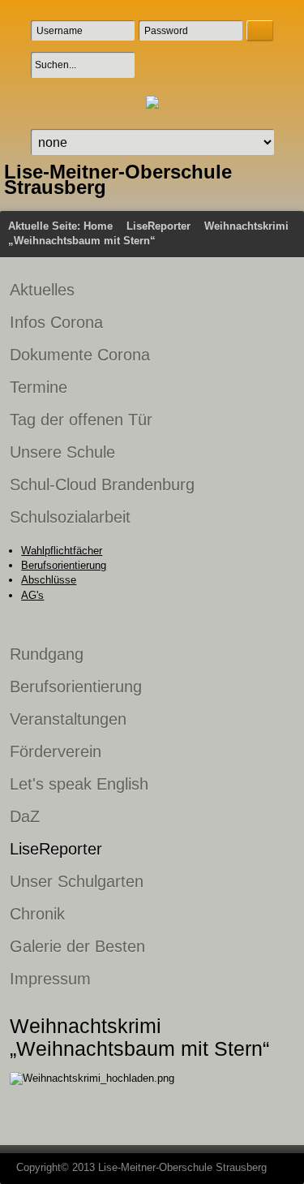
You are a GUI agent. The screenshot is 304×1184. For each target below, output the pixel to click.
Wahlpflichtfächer (61, 551)
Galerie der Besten (77, 946)
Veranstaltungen (68, 719)
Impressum (50, 979)
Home (98, 226)
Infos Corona (56, 322)
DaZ (25, 816)
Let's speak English (79, 784)
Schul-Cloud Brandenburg (102, 484)
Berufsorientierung (63, 565)
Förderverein (55, 751)
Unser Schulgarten (76, 881)
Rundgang (46, 654)
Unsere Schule (62, 452)
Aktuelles (42, 290)
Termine (38, 387)
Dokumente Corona (80, 355)
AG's (32, 595)
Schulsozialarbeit (70, 517)
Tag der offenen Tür (81, 419)
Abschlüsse (48, 580)
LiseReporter (158, 226)
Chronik (37, 914)
